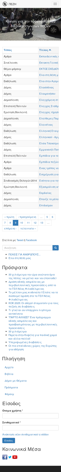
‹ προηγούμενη (27, 217)
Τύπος (8, 50)
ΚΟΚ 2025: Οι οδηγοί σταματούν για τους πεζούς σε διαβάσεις (33, 304)
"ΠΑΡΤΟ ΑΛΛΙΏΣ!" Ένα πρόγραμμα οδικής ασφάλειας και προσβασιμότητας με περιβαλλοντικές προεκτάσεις (33, 322)
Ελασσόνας (46, 87)
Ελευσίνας (46, 124)
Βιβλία (9, 374)
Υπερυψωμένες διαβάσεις (25, 342)
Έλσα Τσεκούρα (49, 143)
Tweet (20, 240)
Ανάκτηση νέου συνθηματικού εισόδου (25, 434)
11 (28, 222)
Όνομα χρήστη (12, 410)
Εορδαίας (45, 193)
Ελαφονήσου (47, 93)
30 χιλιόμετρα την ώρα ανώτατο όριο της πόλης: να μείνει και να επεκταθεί (33, 276)
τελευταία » (28, 228)
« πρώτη (9, 217)
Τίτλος (43, 50)
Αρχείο (9, 367)
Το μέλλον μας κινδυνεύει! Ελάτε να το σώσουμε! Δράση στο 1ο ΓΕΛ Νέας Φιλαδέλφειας (33, 295)
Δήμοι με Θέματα (16, 380)
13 (41, 222)
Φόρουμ (9, 394)
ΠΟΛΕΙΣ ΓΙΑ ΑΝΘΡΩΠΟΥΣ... (25, 254)
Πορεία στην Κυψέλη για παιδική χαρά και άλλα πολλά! (33, 336)
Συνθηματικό (11, 422)
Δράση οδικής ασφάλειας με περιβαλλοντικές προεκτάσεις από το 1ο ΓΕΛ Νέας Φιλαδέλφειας (32, 285)
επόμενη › (10, 228)
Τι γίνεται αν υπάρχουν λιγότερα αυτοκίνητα (30, 311)
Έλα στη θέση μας (20, 258)
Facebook (31, 240)
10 (21, 222)
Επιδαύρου (46, 205)
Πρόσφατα (11, 387)
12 (35, 222)
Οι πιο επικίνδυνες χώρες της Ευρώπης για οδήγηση (33, 347)
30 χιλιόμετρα (18, 331)
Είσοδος (8, 440)
